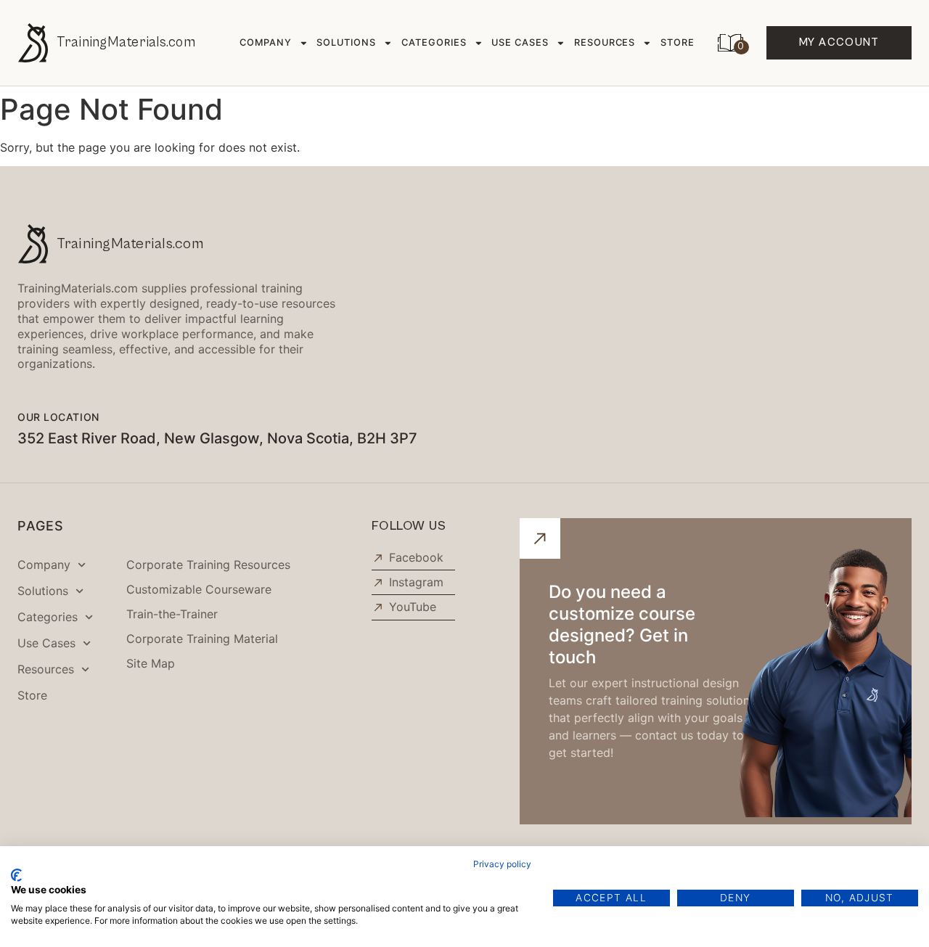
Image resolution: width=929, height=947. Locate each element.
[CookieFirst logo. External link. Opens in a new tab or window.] (16, 875)
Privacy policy (502, 863)
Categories (434, 42)
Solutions (346, 42)
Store (677, 42)
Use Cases (520, 42)
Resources (605, 42)
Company (266, 42)
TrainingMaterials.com (126, 42)
